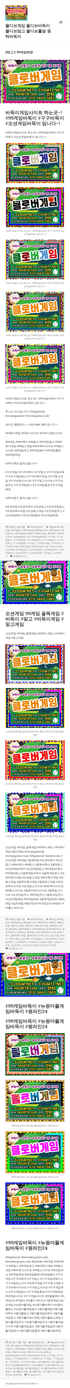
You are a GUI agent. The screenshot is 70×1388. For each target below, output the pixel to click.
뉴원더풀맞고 (37, 1365)
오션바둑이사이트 (47, 945)
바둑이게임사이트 (39, 546)
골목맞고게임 (33, 932)
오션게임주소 (21, 552)
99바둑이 (51, 533)
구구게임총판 (19, 543)
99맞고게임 (40, 533)
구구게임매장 (19, 539)
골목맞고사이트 (48, 932)
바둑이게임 (24, 546)
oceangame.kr (38, 536)
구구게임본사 (49, 539)
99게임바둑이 (37, 526)
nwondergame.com (15, 1355)
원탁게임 (17, 1374)
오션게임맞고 (21, 549)
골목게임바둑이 (53, 928)
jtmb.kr (47, 1352)
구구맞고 (31, 543)
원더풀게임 (18, 1368)
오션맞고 (47, 552)
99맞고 (30, 533)
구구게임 (51, 536)
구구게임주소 (35, 1358)
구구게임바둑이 (34, 539)
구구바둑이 (56, 543)
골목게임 (13, 928)
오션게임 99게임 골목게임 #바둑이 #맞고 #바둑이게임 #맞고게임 (34, 618)
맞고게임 (55, 935)
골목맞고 (21, 932)
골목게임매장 (38, 928)
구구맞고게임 (43, 543)
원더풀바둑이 (35, 1371)
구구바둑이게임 (28, 1361)
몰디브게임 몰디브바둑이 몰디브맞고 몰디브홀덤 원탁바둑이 (28, 31)
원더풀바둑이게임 (51, 1371)
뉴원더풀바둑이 (52, 1365)
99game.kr (54, 526)
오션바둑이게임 (30, 945)
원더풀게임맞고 (32, 1368)
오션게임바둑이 (50, 549)
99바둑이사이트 (35, 1352)
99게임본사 (55, 530)
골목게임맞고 (24, 928)
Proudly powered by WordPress (21, 1383)
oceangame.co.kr (21, 536)
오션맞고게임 (45, 941)
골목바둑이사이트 (35, 935)
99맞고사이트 (17, 925)
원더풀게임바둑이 (49, 1368)
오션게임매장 (35, 549)
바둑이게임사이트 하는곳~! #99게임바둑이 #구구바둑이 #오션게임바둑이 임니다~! (34, 117)
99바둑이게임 (41, 925)
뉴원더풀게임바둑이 (20, 1365)
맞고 (47, 935)
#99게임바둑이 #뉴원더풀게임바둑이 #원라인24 (34, 1008)
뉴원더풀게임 (43, 1361)
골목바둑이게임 (18, 935)
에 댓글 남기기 (20, 556)
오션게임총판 (35, 552)
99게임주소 (42, 922)
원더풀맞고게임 (20, 1371)
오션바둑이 (16, 945)
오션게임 (9, 549)
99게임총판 (20, 533)
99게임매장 (28, 530)
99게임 (52, 919)
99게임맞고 (16, 530)
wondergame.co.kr (36, 1355)
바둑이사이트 (56, 546)
